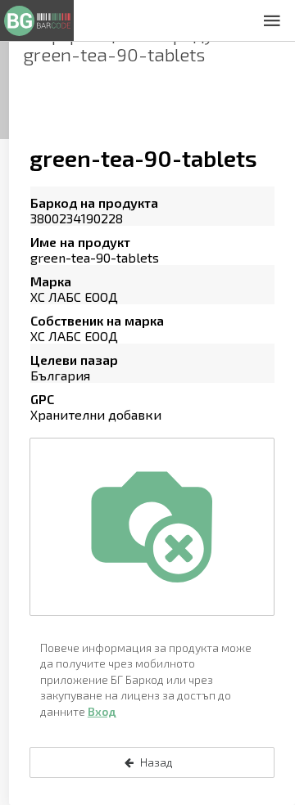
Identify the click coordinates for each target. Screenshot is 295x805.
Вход (102, 711)
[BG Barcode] (37, 20)
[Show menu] (272, 20)
